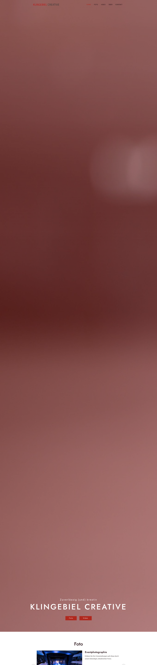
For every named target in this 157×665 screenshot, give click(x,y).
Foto (96, 4)
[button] (71, 618)
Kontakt (118, 4)
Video (103, 4)
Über (110, 4)
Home (88, 4)
